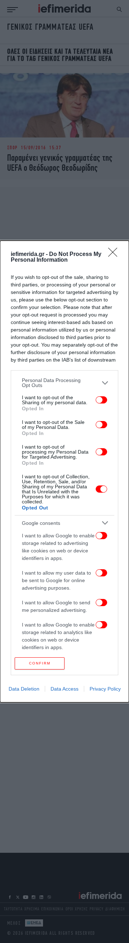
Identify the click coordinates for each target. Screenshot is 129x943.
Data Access (64, 689)
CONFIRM (40, 663)
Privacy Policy (105, 689)
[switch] (101, 399)
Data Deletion (24, 689)
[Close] (115, 254)
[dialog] (64, 471)
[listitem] (64, 383)
